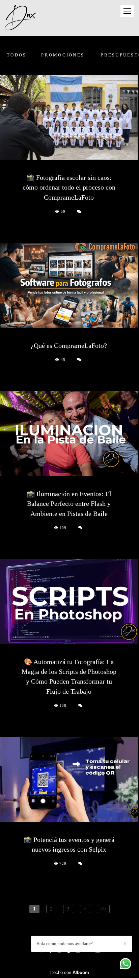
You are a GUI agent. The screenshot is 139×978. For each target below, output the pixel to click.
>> (103, 908)
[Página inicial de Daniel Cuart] (20, 18)
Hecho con (69, 972)
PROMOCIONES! (64, 55)
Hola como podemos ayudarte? (64, 943)
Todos (16, 55)
